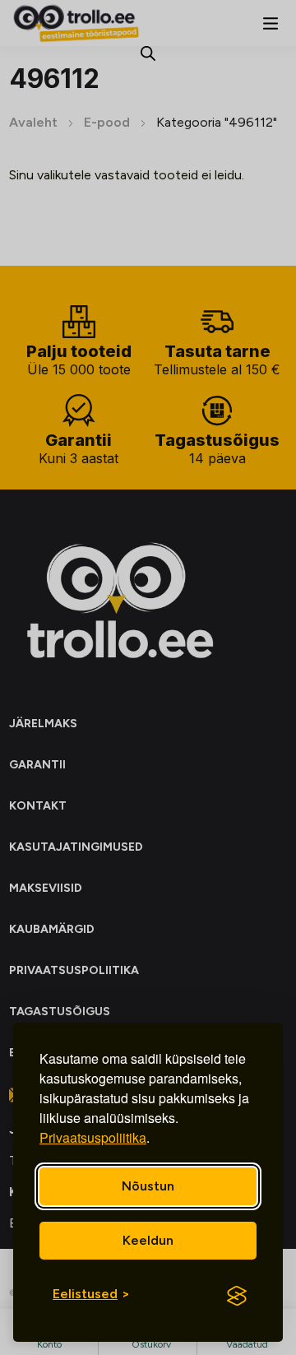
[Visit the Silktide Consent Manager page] (237, 1296)
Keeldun (148, 1240)
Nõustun (148, 1186)
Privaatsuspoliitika (92, 1137)
